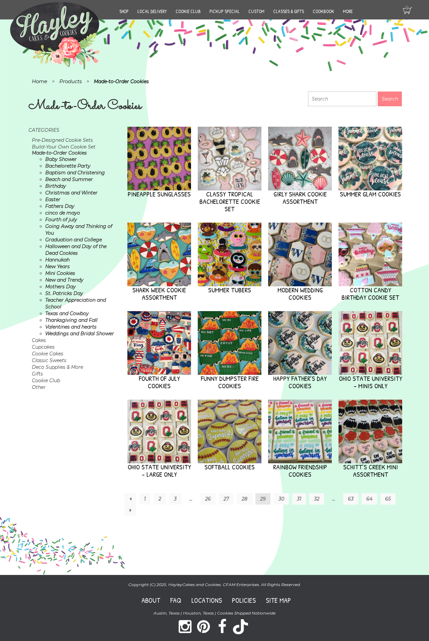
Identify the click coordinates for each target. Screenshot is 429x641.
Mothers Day (60, 287)
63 (351, 499)
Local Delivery (152, 11)
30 (281, 499)
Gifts (37, 374)
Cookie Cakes (47, 354)
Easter (52, 199)
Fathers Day (59, 206)
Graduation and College (73, 240)
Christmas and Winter (71, 193)
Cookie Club (188, 11)
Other (39, 387)
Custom (256, 11)
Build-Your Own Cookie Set (64, 147)
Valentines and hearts (71, 327)
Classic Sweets (49, 360)
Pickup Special (224, 11)
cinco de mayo (62, 213)
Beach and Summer (69, 179)
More (348, 11)
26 (208, 499)
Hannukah (57, 260)
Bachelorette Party (67, 166)
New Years (57, 267)
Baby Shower (61, 159)
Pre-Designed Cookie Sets (62, 140)
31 (299, 499)
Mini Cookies (60, 273)
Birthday (55, 186)
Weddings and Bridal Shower (79, 334)
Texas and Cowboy (67, 313)
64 (369, 499)
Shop (124, 11)
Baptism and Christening (75, 173)
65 (388, 499)
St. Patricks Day (64, 293)
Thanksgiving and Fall (71, 320)
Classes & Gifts (288, 11)
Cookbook (323, 11)
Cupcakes (43, 347)
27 (226, 499)
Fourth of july (61, 220)
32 (316, 499)
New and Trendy (64, 280)
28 (244, 499)
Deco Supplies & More (57, 367)
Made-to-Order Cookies (59, 153)
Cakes (39, 340)
